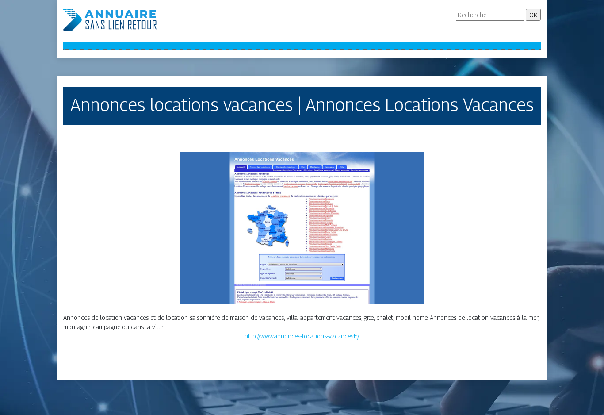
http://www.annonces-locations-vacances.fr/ (302, 336)
